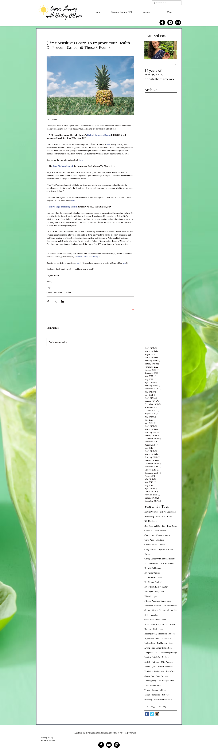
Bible (169, 516)
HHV (164, 624)
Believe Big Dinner (168, 511)
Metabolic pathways (168, 652)
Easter (165, 586)
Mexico (147, 657)
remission (58, 292)
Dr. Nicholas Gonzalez (153, 577)
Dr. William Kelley (152, 586)
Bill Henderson (150, 521)
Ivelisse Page (149, 643)
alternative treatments (163, 699)
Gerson (147, 610)
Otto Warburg (167, 661)
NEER (147, 661)
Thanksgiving (150, 680)
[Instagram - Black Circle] (178, 22)
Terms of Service (48, 740)
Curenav (147, 553)
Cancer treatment (163, 535)
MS (157, 652)
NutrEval (155, 661)
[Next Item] (172, 50)
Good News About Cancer (155, 619)
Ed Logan (148, 591)
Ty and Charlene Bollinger (155, 690)
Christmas (160, 539)
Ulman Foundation (152, 694)
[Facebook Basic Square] (147, 714)
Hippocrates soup (151, 638)
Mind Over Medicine (161, 657)
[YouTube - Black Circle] (170, 22)
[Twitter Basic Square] (152, 714)
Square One (149, 676)
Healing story (158, 629)
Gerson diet (172, 610)
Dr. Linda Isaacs (151, 563)
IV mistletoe (166, 638)
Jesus (171, 643)
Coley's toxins (150, 549)
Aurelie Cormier (151, 511)
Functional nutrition (152, 605)
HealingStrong (150, 633)
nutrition (67, 292)
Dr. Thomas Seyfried (153, 582)
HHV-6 (172, 624)
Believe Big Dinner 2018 (154, 516)
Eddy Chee (159, 591)
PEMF (147, 666)
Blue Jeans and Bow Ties (154, 525)
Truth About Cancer (152, 685)
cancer (49, 292)
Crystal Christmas (165, 549)
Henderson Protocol (166, 633)
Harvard (147, 629)
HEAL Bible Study (152, 624)
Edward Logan (150, 596)
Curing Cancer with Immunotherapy (159, 558)
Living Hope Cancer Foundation (158, 647)
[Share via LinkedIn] (62, 301)
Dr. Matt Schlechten (152, 568)
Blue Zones (172, 525)
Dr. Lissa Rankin (167, 563)
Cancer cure (149, 535)
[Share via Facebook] (48, 301)
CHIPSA (148, 530)
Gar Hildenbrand (170, 605)
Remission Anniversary (154, 671)
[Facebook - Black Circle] (162, 22)
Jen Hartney (162, 643)
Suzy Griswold (162, 676)
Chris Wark (149, 539)
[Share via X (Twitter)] (55, 301)
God (146, 615)
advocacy (148, 699)
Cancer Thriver (160, 530)
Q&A (154, 666)
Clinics (162, 544)
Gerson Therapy (159, 610)
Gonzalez (153, 615)
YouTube (166, 694)
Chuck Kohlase (150, 544)
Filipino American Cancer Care (157, 600)
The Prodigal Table (166, 680)
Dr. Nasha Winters (152, 572)
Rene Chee (170, 671)
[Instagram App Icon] (157, 714)
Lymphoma (149, 652)
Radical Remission (166, 666)
